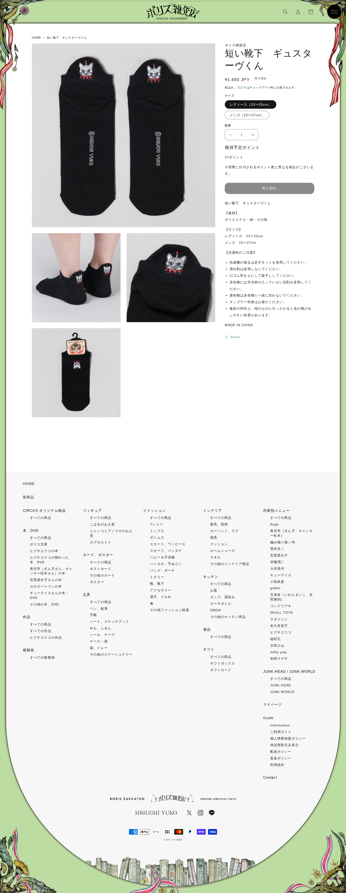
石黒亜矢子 (279, 555)
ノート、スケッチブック (109, 621)
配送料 (242, 87)
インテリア (212, 511)
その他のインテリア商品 (229, 564)
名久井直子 (279, 626)
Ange (274, 524)
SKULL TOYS (281, 612)
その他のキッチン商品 (228, 617)
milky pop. (279, 652)
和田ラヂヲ (279, 659)
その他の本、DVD (44, 604)
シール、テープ (102, 635)
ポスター (97, 582)
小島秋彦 (277, 582)
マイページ (272, 704)
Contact (270, 777)
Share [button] (235, 337)
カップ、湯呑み (222, 597)
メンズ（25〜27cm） (247, 115)
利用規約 (277, 765)
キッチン (210, 577)
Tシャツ (156, 524)
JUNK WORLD (282, 692)
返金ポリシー (281, 758)
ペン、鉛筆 (99, 608)
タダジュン (279, 619)
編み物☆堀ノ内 (282, 542)
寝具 (213, 537)
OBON (215, 610)
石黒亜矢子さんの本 (46, 580)
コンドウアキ (281, 606)
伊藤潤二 (277, 562)
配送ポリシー (281, 751)
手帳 (93, 615)
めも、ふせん (100, 628)
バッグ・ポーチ (162, 570)
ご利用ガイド (281, 732)
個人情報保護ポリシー (288, 738)
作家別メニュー (276, 511)
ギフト (208, 649)
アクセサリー (160, 590)
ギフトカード (221, 670)
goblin (275, 588)
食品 (207, 629)
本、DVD (31, 531)
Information (280, 725)
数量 (228, 125)
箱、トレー (99, 648)
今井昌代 (277, 568)
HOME (29, 484)
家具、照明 (219, 524)
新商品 (28, 497)
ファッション (154, 511)
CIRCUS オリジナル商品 (44, 511)
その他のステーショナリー (111, 654)
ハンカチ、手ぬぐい (166, 564)
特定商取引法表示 (284, 745)
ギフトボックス (222, 663)
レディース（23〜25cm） (250, 104)
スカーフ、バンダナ (166, 551)
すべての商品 (40, 518)
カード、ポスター (98, 555)
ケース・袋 (99, 641)
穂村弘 (275, 639)
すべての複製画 (42, 657)
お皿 (213, 590)
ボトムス (157, 537)
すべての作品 (40, 631)
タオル (215, 557)
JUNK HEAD (280, 685)
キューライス (281, 575)
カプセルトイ (100, 542)
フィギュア (92, 511)
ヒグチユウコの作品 (46, 637)
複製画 (28, 650)
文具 (86, 595)
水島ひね (277, 645)
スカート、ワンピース (167, 544)
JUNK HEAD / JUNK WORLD (289, 671)
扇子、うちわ (160, 597)
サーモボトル (221, 603)
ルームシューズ (222, 551)
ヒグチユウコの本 (44, 551)
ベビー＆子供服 (162, 557)
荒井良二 (277, 549)
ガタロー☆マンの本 (46, 586)
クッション (219, 544)
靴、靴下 (157, 583)
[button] (285, 12)
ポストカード (100, 569)
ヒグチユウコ (281, 632)
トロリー (157, 577)
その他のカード (102, 575)
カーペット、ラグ (224, 531)
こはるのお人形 (102, 524)
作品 (26, 617)
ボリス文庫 (39, 544)
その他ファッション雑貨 (169, 610)
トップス (157, 531)
